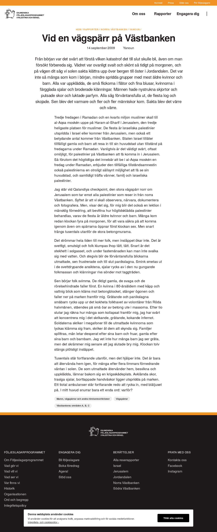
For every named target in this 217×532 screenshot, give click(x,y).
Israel (117, 465)
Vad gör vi (11, 465)
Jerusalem (120, 471)
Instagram (175, 471)
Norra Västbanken (114, 29)
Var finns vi (12, 482)
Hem (78, 29)
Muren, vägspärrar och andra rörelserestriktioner (83, 398)
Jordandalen (122, 476)
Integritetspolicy (15, 505)
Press (171, 2)
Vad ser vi (11, 476)
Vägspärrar (122, 398)
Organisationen (15, 494)
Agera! (63, 471)
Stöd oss (184, 2)
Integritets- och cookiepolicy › (43, 522)
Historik (9, 488)
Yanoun (134, 29)
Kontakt (158, 2)
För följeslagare (202, 2)
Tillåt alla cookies (173, 518)
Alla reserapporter (126, 459)
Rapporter (162, 13)
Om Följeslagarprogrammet (23, 459)
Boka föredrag (69, 465)
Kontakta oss (177, 459)
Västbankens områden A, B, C (73, 405)
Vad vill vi (10, 471)
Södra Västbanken (126, 488)
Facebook (175, 465)
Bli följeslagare (69, 459)
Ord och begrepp (16, 499)
